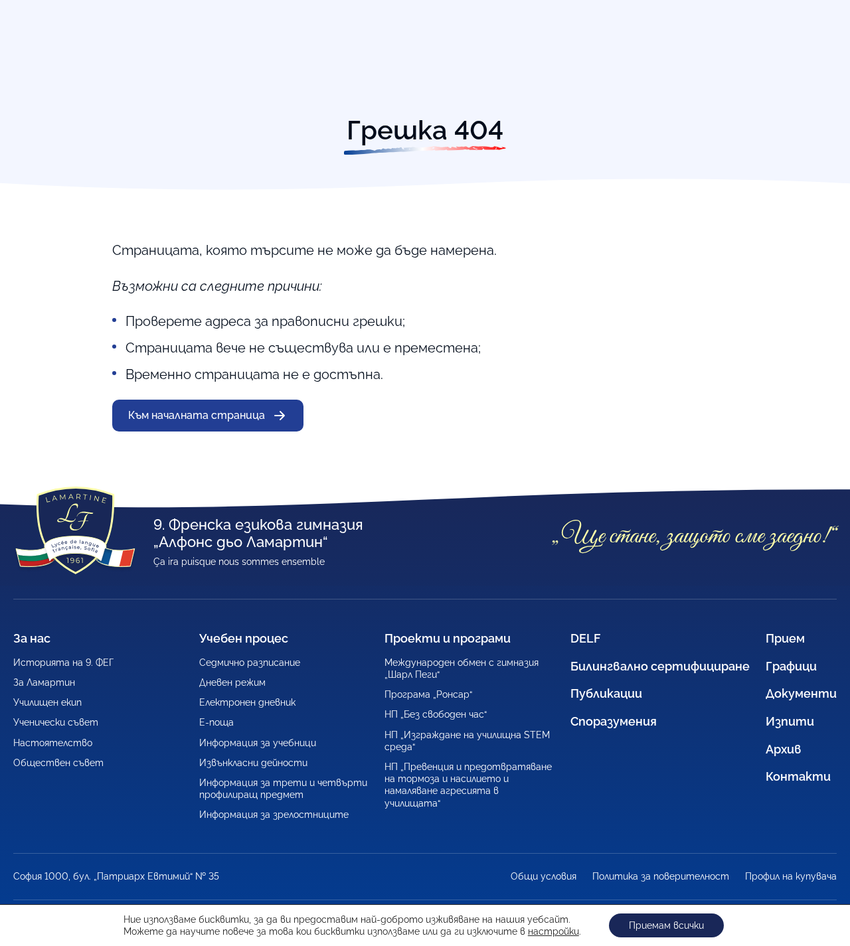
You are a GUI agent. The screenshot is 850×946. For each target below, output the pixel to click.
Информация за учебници (257, 743)
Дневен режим (232, 682)
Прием (785, 638)
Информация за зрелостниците (274, 814)
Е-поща (216, 722)
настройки (553, 931)
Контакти (798, 776)
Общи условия (543, 876)
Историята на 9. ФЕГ (63, 662)
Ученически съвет (55, 722)
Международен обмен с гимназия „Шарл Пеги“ (461, 668)
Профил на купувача (791, 876)
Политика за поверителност (660, 876)
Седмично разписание (249, 662)
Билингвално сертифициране (660, 666)
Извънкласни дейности (253, 762)
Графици (791, 666)
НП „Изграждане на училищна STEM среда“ (467, 741)
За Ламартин (44, 682)
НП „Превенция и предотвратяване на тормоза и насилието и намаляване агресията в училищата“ (468, 785)
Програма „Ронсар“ (428, 694)
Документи (801, 693)
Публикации (606, 693)
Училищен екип (47, 702)
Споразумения (613, 721)
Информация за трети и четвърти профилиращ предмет (283, 788)
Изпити (790, 721)
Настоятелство (52, 743)
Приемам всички (666, 925)
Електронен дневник (247, 702)
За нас (31, 638)
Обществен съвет (58, 762)
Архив (784, 749)
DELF (585, 638)
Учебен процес (243, 638)
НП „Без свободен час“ (435, 714)
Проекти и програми (447, 638)
